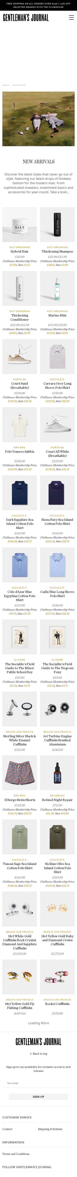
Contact (7, 1129)
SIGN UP (38, 1097)
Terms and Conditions (15, 1154)
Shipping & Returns (50, 1129)
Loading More (38, 1023)
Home (5, 85)
